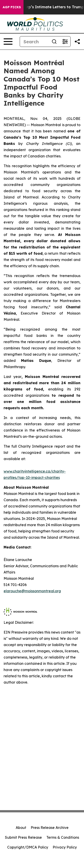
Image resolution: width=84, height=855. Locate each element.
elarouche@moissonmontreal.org (32, 591)
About (21, 827)
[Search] (54, 41)
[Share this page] (77, 41)
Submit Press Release (23, 837)
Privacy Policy (65, 847)
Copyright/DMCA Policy (27, 847)
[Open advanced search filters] (65, 41)
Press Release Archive (50, 827)
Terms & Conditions (62, 837)
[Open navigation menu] (8, 41)
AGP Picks (12, 7)
